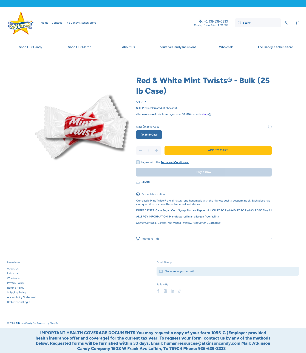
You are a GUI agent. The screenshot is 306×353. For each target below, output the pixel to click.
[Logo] (20, 23)
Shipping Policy (16, 292)
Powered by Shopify (47, 323)
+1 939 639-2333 (216, 21)
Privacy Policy (15, 283)
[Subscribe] (294, 271)
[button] (143, 182)
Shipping (142, 108)
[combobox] (258, 22)
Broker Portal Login (18, 302)
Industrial (12, 273)
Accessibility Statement (21, 297)
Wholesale (13, 278)
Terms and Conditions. (175, 162)
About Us (13, 268)
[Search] (238, 22)
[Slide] (270, 126)
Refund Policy (15, 287)
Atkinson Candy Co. (26, 323)
